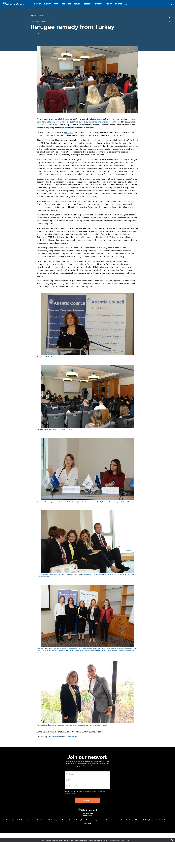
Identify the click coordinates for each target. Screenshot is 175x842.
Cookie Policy (21, 820)
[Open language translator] (125, 3)
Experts (98, 4)
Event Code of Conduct (162, 820)
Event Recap (35, 21)
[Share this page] (169, 21)
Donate (118, 4)
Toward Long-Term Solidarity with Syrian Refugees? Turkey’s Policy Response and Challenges (86, 120)
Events (47, 4)
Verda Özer (57, 736)
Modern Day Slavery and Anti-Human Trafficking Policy (137, 820)
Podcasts (66, 4)
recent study (98, 184)
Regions (87, 4)
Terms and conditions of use (36, 820)
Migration (34, 16)
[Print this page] (169, 17)
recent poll (68, 132)
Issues (77, 4)
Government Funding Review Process (80, 820)
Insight (37, 4)
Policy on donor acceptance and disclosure (106, 820)
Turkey (41, 16)
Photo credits (87, 824)
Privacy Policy (93, 791)
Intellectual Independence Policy (56, 820)
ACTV (56, 4)
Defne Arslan (71, 736)
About (109, 4)
